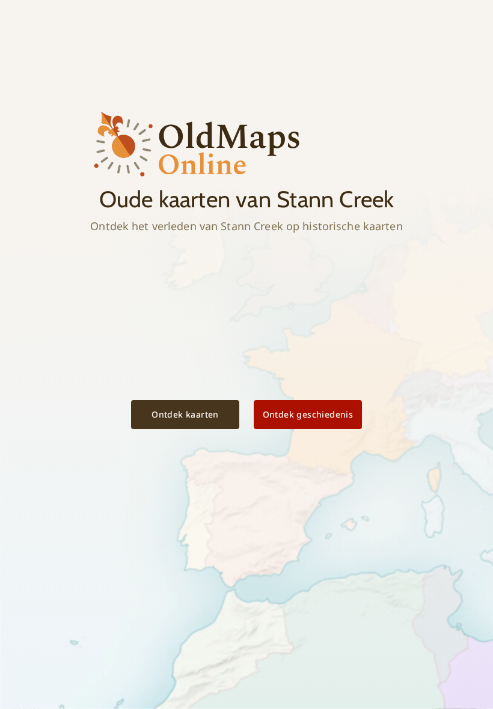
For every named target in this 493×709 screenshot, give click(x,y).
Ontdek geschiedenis (308, 414)
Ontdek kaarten (185, 414)
